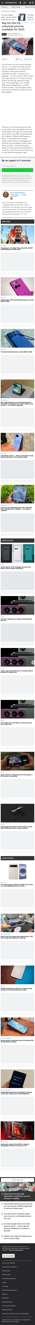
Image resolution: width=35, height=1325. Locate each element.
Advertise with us (7, 1302)
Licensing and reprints (9, 1306)
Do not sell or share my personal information (15, 1313)
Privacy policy (6, 1271)
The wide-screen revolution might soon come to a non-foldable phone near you (17, 1216)
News (4, 34)
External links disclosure (9, 1290)
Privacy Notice (25, 177)
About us (5, 1294)
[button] (33, 3)
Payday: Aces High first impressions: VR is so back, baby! (18, 1237)
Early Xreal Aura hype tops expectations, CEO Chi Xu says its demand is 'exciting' (17, 1196)
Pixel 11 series (15, 7)
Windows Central (7, 1309)
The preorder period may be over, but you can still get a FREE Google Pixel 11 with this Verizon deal (18, 1206)
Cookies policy (6, 1274)
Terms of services (23, 175)
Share (6, 59)
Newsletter (29, 59)
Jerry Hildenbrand (14, 33)
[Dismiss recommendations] (33, 11)
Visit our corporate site (16, 1250)
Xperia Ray (9, 67)
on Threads (23, 214)
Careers (4, 1282)
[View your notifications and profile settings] (20, 2)
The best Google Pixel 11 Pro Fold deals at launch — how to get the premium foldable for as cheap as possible (17, 1227)
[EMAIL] (11, 198)
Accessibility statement (9, 1278)
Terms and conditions (8, 1263)
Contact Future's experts (9, 1267)
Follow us (20, 59)
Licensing (5, 1286)
